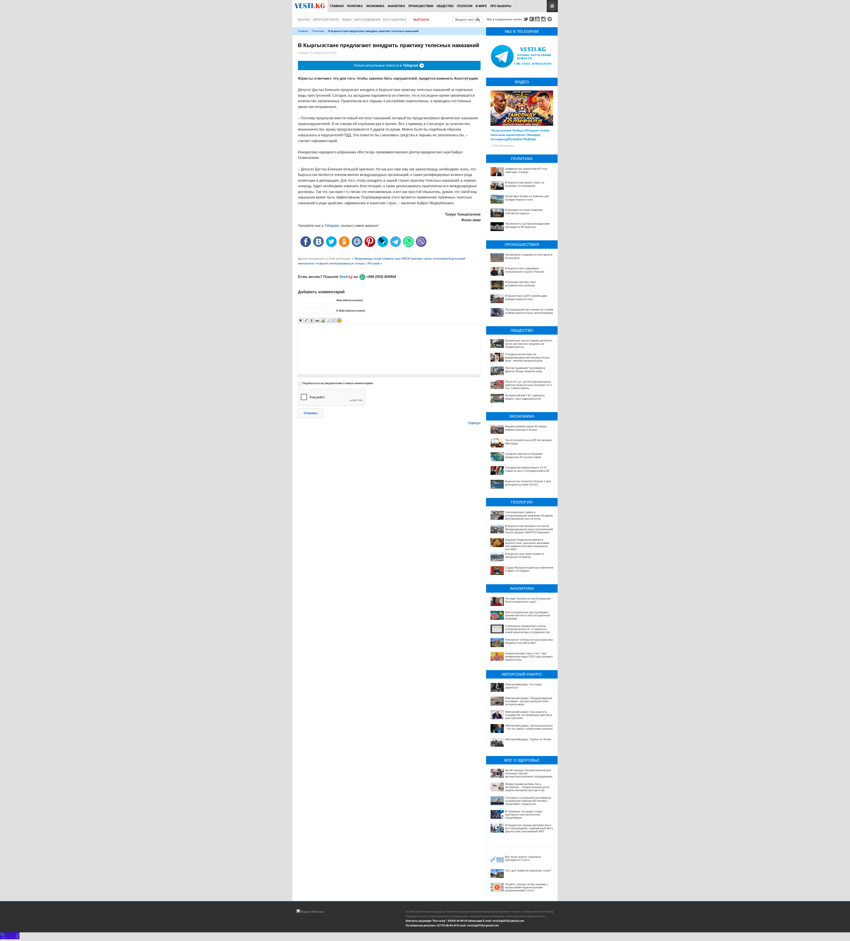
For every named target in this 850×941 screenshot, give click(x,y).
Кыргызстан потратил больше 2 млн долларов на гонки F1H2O (528, 483)
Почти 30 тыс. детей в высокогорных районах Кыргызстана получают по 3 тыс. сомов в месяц (528, 385)
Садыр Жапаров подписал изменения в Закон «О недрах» (529, 569)
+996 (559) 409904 (381, 277)
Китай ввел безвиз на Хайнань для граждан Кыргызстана (527, 198)
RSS (552, 6)
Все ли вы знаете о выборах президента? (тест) (523, 858)
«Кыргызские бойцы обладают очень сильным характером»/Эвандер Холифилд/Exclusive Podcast (520, 134)
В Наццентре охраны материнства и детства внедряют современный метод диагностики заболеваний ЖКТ (529, 828)
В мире (481, 6)
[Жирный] (300, 320)
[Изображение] (322, 320)
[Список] (333, 320)
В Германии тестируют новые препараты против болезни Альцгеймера (524, 815)
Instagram (544, 19)
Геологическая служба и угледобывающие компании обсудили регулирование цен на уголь (529, 515)
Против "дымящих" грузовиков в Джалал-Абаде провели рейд (525, 369)
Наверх (474, 423)
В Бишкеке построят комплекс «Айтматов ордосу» (524, 211)
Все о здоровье (394, 19)
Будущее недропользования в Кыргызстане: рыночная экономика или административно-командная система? (527, 544)
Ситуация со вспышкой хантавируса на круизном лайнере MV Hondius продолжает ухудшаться (528, 801)
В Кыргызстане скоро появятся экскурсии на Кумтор (524, 555)
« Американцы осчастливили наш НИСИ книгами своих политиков (400, 258)
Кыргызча (421, 19)
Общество (445, 6)
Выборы (304, 19)
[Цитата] (328, 320)
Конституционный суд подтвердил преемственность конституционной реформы (527, 615)
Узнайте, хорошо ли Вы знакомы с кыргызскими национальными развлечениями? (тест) (526, 887)
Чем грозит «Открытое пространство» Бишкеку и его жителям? (529, 641)
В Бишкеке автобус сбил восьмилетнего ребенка (520, 284)
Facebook (532, 19)
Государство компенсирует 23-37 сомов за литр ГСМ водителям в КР (527, 469)
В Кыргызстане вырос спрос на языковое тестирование (524, 184)
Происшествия (420, 6)
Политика (355, 6)
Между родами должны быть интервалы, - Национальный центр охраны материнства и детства (527, 787)
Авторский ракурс (326, 19)
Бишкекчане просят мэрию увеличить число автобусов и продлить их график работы (528, 344)
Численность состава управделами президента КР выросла (527, 225)
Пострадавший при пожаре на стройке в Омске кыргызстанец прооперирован (529, 311)
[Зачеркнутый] (317, 320)
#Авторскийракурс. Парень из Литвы (528, 739)
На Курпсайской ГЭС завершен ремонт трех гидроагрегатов (525, 397)
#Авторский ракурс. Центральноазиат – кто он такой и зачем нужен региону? (529, 727)
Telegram (550, 19)
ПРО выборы (500, 6)
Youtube (538, 19)
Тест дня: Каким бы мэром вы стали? (528, 870)
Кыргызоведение (367, 19)
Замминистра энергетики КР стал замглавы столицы (526, 170)
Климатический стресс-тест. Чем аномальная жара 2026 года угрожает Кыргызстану (529, 656)
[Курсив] (306, 320)
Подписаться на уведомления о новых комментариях (337, 383)
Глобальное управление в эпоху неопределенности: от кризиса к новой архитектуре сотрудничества (527, 629)
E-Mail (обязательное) (350, 310)
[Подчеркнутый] (311, 320)
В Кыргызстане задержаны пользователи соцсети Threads (524, 270)
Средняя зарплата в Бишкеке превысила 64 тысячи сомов (524, 455)
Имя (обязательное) (349, 300)
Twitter (525, 19)
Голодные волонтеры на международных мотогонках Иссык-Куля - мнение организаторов (527, 357)
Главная (337, 6)
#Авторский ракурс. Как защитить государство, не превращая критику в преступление (528, 715)
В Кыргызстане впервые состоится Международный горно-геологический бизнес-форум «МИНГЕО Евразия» (529, 529)
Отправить (311, 413)
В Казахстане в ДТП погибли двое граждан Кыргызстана (526, 297)
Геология (464, 6)
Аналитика (396, 6)
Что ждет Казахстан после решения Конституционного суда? (528, 600)
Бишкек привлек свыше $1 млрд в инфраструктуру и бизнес (526, 428)
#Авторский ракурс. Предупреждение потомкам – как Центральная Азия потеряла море (528, 701)
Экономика (375, 6)
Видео (347, 19)
